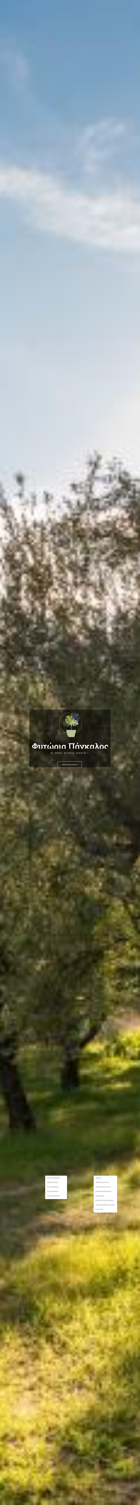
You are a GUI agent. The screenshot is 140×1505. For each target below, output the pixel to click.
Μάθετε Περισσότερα (69, 764)
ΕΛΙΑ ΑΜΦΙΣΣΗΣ (53, 1187)
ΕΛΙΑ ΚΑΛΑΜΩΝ (52, 1191)
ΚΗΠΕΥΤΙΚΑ (100, 1196)
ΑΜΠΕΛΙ (98, 1178)
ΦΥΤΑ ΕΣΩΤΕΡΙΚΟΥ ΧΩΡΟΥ (105, 1205)
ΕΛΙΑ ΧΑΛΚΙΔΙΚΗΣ (53, 1196)
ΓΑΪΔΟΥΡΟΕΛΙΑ (52, 1182)
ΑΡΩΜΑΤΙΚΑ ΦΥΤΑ (102, 1182)
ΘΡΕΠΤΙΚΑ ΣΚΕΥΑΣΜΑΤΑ (104, 1200)
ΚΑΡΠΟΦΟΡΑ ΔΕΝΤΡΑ (103, 1191)
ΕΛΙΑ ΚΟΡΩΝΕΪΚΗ (53, 1178)
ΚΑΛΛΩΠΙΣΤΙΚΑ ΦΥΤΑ (103, 1187)
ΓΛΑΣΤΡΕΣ (99, 1209)
